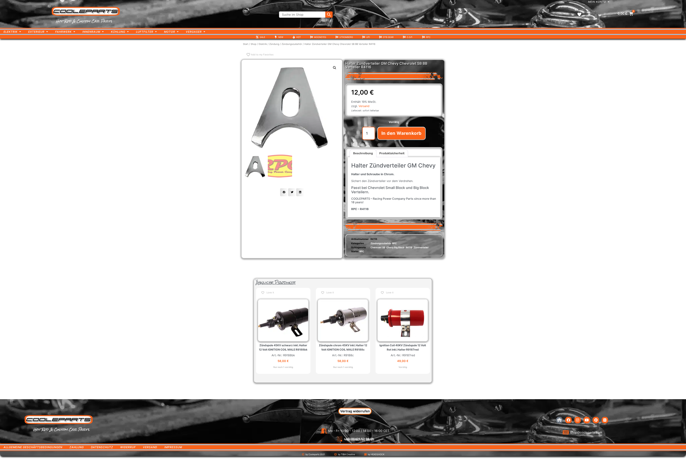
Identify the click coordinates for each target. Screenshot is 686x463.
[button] (334, 68)
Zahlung (76, 447)
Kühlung (118, 31)
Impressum (173, 447)
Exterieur (36, 31)
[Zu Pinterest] (596, 420)
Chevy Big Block (395, 247)
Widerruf (128, 447)
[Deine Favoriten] (579, 14)
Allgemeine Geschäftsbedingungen (33, 447)
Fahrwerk (63, 31)
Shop (253, 44)
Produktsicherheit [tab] (391, 153)
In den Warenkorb (401, 133)
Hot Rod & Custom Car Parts (84, 21)
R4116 (409, 247)
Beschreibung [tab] (363, 153)
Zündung (274, 44)
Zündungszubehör (292, 44)
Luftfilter (144, 31)
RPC (394, 243)
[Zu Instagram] (577, 420)
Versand (364, 106)
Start (245, 44)
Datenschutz (102, 447)
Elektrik (11, 31)
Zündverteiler (421, 247)
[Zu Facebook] (568, 420)
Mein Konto (597, 1)
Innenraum (91, 31)
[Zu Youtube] (586, 420)
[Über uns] (559, 420)
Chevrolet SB (378, 247)
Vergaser (194, 31)
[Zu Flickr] (605, 420)
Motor (169, 31)
